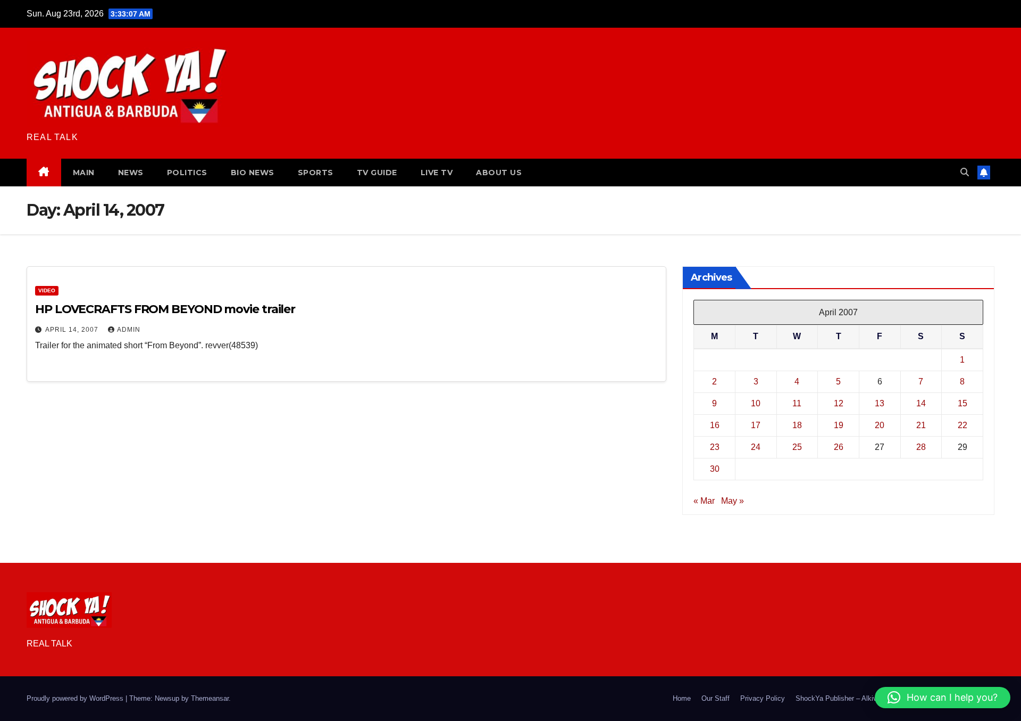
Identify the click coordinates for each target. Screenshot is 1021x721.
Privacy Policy (762, 698)
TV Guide (377, 172)
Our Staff (715, 698)
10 (755, 403)
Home (682, 698)
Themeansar (210, 698)
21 (921, 425)
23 (714, 447)
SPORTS (315, 172)
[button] (964, 172)
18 (797, 425)
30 (714, 468)
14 (921, 403)
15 (962, 403)
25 (797, 447)
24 (755, 447)
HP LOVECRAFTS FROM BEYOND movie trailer (165, 309)
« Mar (704, 500)
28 (921, 447)
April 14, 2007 (73, 329)
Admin (128, 329)
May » (732, 500)
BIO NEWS (252, 172)
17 (755, 425)
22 (962, 425)
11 (796, 403)
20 (879, 425)
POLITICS (187, 172)
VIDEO (46, 290)
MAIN (84, 172)
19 (838, 425)
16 (714, 425)
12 (838, 403)
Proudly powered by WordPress (76, 698)
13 (879, 403)
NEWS (131, 172)
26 (838, 447)
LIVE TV (437, 172)
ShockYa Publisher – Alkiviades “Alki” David (863, 698)
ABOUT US (499, 172)
